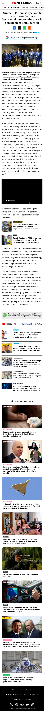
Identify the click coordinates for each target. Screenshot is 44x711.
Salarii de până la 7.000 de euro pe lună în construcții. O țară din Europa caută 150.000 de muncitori (27, 240)
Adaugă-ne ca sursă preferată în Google (24, 38)
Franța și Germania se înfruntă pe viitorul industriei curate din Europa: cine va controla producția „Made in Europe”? (27, 364)
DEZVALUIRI (5, 7)
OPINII (5, 572)
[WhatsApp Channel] (32, 704)
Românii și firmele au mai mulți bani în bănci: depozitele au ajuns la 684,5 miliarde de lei (27, 376)
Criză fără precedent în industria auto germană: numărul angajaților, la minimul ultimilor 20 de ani (26, 226)
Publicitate (17, 700)
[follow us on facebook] (27, 324)
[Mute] (6, 201)
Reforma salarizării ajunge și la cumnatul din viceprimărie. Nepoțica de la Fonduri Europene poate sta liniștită (20, 541)
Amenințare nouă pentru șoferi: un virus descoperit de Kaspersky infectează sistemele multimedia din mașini (21, 609)
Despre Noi (34, 695)
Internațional (18, 222)
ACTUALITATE (15, 7)
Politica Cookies (26, 690)
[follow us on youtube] (7, 324)
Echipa (28, 700)
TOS (13, 690)
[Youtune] (27, 704)
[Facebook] (11, 704)
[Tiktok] (22, 704)
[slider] (11, 201)
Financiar (33, 7)
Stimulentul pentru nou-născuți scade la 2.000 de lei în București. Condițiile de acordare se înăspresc (19, 434)
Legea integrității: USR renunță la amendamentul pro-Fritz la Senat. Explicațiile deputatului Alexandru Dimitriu (27, 348)
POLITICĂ (25, 7)
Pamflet (6, 536)
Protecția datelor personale (16, 695)
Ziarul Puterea (27, 32)
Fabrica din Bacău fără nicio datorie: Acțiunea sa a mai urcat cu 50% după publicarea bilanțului (18, 680)
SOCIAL (15, 235)
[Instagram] (16, 704)
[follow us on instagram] (17, 324)
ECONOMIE (7, 675)
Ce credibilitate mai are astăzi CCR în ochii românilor (20, 575)
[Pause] (3, 201)
